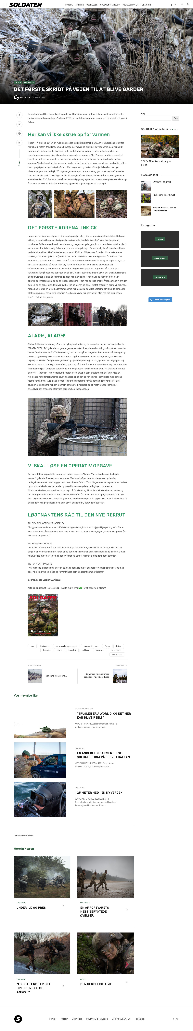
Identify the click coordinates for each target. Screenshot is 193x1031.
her (80, 588)
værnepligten (116, 650)
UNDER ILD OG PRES (31, 907)
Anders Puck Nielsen (84, 709)
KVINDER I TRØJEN (162, 182)
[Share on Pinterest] (19, 133)
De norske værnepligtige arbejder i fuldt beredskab (96, 675)
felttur (118, 646)
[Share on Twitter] (19, 124)
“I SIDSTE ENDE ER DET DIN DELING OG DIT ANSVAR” (34, 988)
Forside (69, 5)
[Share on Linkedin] (19, 143)
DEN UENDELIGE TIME (96, 984)
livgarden (72, 650)
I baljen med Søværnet (164, 195)
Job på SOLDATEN (130, 5)
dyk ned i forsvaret (91, 646)
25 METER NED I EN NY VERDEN (100, 792)
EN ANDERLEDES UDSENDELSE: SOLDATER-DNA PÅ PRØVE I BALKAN (103, 755)
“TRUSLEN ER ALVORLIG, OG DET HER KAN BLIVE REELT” (104, 715)
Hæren (18, 82)
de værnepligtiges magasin (66, 646)
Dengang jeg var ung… (56, 676)
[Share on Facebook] (19, 115)
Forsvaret (79, 748)
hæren (59, 650)
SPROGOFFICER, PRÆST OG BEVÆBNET (164, 209)
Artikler (80, 5)
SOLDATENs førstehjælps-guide (156, 163)
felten (107, 646)
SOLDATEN (25, 98)
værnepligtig (117, 654)
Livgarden (29, 82)
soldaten (85, 650)
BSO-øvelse (44, 646)
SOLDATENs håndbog (110, 5)
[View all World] (160, 239)
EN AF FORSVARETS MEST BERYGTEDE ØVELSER (94, 911)
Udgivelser (91, 5)
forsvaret (46, 650)
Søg (143, 113)
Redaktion (146, 5)
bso (32, 646)
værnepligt (100, 650)
